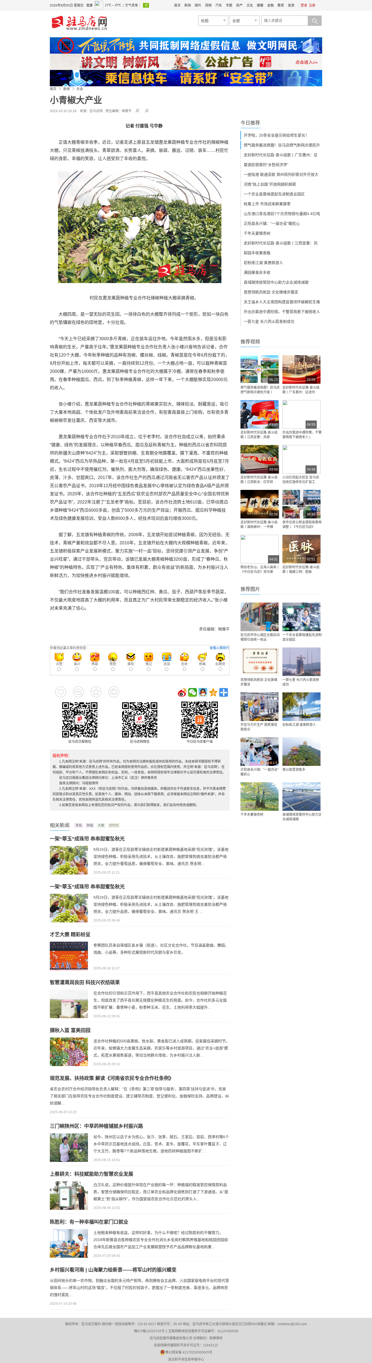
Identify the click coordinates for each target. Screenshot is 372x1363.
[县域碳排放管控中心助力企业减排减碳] (301, 796)
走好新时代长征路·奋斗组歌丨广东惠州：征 (281, 155)
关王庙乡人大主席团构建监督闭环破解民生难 (282, 302)
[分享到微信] (192, 692)
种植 (90, 825)
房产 (239, 5)
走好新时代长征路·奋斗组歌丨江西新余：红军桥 (259, 479)
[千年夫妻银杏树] (259, 796)
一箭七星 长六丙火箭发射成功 (269, 321)
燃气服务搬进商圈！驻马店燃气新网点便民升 (282, 145)
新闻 (187, 5)
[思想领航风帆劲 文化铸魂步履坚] (259, 661)
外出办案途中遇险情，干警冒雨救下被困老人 (282, 311)
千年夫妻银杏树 (257, 233)
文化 (249, 5)
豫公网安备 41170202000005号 (188, 1352)
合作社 (114, 825)
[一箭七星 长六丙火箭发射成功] (301, 661)
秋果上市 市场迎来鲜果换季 (267, 204)
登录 (304, 5)
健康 (260, 5)
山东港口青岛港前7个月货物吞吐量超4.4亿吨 (282, 213)
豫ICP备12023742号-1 (150, 1331)
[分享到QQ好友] (203, 692)
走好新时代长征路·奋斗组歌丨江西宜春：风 (281, 243)
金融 (270, 5)
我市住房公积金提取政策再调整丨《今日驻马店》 (302, 524)
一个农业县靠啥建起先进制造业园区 (274, 194)
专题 (229, 5)
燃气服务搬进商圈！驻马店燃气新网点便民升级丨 (260, 390)
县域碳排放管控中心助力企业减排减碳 (276, 282)
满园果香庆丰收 (257, 272)
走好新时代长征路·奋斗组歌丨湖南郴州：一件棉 (259, 524)
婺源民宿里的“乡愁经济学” (266, 164)
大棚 (101, 825)
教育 (281, 5)
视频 (208, 5)
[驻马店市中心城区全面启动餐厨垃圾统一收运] (259, 617)
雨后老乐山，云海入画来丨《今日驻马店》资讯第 (260, 569)
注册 (312, 5)
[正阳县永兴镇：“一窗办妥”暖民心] (259, 751)
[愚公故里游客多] (301, 751)
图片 (198, 5)
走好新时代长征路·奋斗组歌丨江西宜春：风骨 (259, 435)
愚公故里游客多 (293, 770)
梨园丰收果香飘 (257, 253)
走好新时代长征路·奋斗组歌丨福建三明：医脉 (300, 569)
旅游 (291, 5)
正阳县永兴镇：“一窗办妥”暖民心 (272, 223)
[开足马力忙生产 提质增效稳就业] (259, 706)
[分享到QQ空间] (213, 692)
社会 (80, 89)
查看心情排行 (219, 648)
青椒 (78, 825)
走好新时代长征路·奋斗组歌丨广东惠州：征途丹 (300, 390)
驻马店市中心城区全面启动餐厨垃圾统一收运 (260, 637)
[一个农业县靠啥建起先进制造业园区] (301, 617)
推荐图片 (250, 589)
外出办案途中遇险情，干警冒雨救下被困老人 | (302, 435)
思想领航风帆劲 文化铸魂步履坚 (271, 292)
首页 (177, 5)
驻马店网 (96, 111)
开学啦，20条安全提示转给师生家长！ (276, 135)
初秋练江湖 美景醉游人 (263, 262)
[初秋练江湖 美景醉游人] (301, 706)
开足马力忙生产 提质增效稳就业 (258, 727)
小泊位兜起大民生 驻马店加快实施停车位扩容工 (300, 479)
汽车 (218, 5)
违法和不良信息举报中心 (186, 1359)
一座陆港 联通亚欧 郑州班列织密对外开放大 (281, 174)
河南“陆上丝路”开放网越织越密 (270, 184)
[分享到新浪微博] (182, 692)
